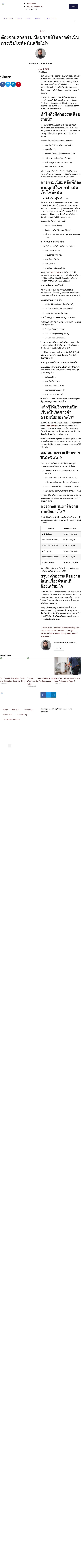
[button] (76, 16)
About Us (15, 710)
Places (19, 18)
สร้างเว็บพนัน (56, 272)
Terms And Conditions (11, 719)
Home (5, 710)
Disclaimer (7, 715)
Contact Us (28, 710)
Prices (28, 18)
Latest (42, 31)
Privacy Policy (21, 715)
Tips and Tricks (50, 18)
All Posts (59, 648)
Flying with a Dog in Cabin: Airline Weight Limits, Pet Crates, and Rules (40, 681)
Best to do (8, 18)
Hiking (37, 18)
